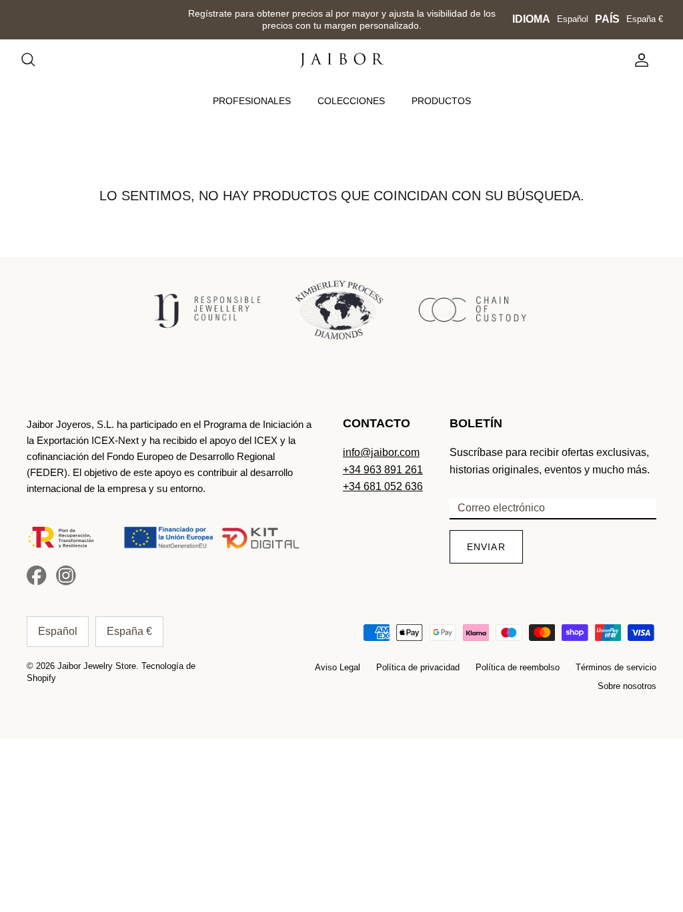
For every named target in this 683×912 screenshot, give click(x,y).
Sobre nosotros (627, 686)
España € (644, 19)
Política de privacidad (418, 667)
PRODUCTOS (441, 100)
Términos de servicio (616, 667)
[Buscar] (34, 60)
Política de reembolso (518, 667)
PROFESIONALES (252, 100)
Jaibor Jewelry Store (96, 666)
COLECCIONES (351, 100)
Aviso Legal (337, 667)
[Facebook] (37, 575)
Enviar (486, 546)
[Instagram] (66, 575)
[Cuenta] (639, 60)
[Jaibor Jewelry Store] (342, 60)
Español (572, 19)
